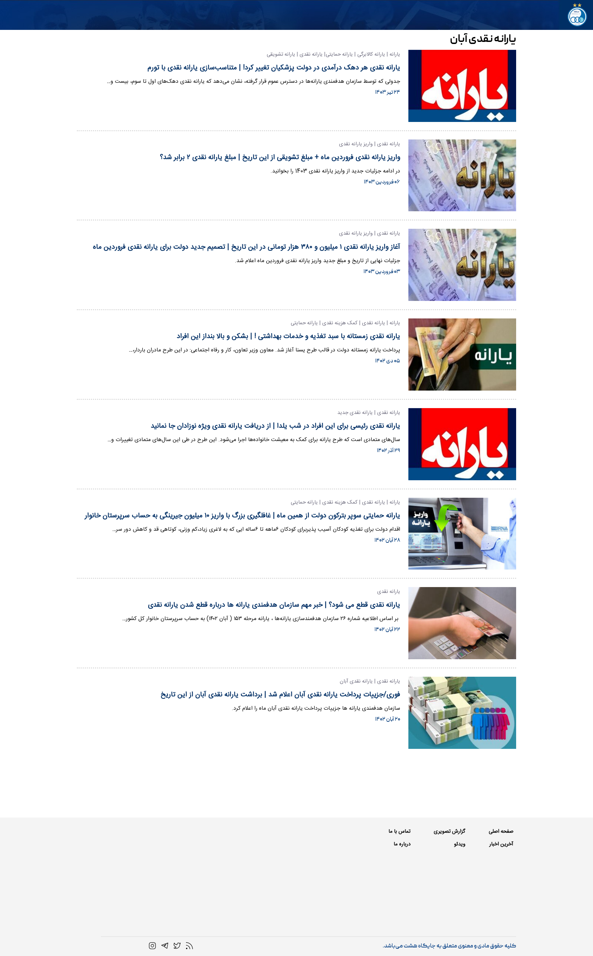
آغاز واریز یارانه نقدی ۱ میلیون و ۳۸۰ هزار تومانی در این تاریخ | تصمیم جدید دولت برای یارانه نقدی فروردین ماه (246, 247)
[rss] (189, 946)
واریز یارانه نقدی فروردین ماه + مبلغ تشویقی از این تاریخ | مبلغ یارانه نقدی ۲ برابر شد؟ (280, 157)
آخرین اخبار (501, 844)
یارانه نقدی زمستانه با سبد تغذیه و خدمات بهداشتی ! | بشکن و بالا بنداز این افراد (288, 336)
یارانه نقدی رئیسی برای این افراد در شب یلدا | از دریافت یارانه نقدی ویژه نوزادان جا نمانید (275, 426)
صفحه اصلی (501, 831)
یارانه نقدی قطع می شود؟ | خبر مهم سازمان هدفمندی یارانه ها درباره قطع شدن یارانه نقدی (274, 605)
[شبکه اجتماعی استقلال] (177, 946)
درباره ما (402, 844)
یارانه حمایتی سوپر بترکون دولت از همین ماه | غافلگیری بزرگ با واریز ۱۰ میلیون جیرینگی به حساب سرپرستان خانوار (242, 515)
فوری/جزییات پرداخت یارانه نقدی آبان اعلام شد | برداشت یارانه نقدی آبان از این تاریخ (280, 694)
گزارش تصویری (449, 831)
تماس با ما (399, 831)
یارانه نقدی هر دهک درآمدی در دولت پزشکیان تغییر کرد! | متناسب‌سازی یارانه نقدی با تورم (274, 68)
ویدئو (459, 844)
